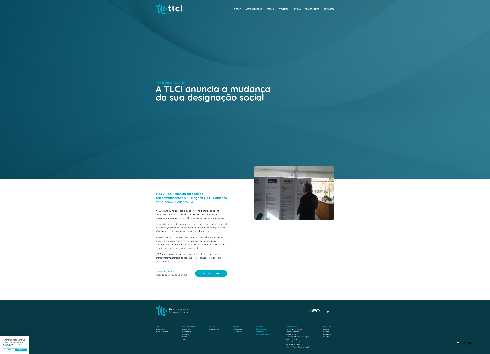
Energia (237, 9)
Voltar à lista (211, 273)
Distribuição (186, 334)
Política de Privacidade (294, 329)
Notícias (297, 9)
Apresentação (160, 329)
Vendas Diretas (187, 332)
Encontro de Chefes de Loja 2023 (171, 273)
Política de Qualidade (264, 334)
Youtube (326, 337)
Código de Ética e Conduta (295, 344)
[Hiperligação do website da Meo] (314, 311)
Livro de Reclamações (293, 342)
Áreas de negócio (254, 9)
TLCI (227, 9)
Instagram (327, 334)
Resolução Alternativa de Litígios (297, 337)
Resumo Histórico (162, 332)
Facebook (326, 329)
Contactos (329, 9)
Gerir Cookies (291, 334)
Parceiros (283, 9)
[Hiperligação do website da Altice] (330, 312)
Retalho (270, 9)
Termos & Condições (293, 332)
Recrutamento (312, 9)
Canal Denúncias (292, 339)
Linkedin (326, 332)
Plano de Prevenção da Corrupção (298, 347)
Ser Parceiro (237, 332)
